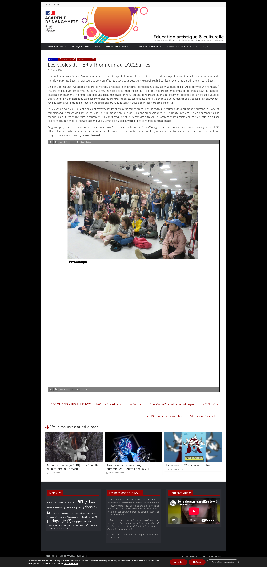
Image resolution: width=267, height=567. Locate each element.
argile (63, 502)
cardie (50, 508)
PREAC (84, 517)
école (53, 528)
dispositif (79, 508)
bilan (94, 502)
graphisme (75, 513)
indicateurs (87, 513)
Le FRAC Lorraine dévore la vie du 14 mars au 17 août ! (183, 416)
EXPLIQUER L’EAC (55, 46)
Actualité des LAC (67, 59)
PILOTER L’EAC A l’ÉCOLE (117, 46)
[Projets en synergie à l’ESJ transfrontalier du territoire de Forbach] (74, 434)
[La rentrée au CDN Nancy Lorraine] (193, 434)
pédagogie (59, 520)
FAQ (204, 46)
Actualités (83, 59)
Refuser (197, 562)
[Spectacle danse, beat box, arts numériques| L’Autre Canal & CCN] (133, 434)
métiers (54, 517)
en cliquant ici (71, 563)
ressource (52, 525)
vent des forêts (84, 525)
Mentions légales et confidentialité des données (201, 556)
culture (69, 508)
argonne (72, 502)
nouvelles (64, 517)
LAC (92, 59)
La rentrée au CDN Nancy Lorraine (188, 465)
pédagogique (78, 521)
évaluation (62, 528)
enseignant (63, 513)
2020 (57, 502)
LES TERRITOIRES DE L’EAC (147, 46)
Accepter (178, 562)
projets (93, 517)
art (84, 501)
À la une (52, 59)
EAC (54, 513)
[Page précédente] (51, 142)
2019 (50, 502)
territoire (72, 525)
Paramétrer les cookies (222, 562)
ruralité (62, 525)
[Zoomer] (77, 142)
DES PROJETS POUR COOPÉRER (84, 46)
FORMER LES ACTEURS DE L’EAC (181, 46)
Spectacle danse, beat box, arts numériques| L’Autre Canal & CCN (128, 467)
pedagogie (74, 517)
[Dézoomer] (72, 142)
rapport (89, 521)
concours (60, 508)
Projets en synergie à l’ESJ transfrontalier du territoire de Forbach (73, 467)
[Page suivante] (55, 142)
